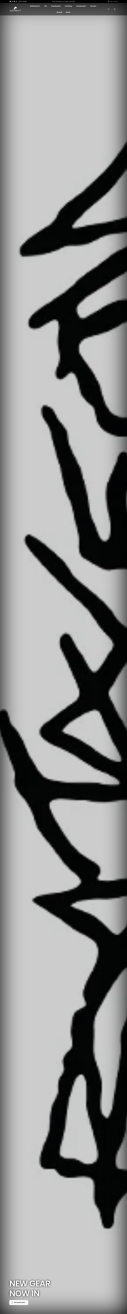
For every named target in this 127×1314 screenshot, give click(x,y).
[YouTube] (14, 1)
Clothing (68, 6)
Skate (68, 12)
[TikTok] (17, 1)
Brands (59, 12)
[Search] (108, 9)
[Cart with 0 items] (114, 9)
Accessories (81, 6)
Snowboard (55, 6)
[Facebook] (10, 1)
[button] (114, 9)
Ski (45, 6)
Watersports (35, 6)
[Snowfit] (15, 9)
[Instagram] (12, 1)
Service (93, 6)
